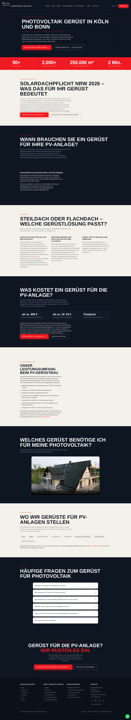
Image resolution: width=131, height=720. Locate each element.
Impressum (47, 690)
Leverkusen (99, 536)
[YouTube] (95, 700)
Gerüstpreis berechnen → (36, 47)
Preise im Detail (58, 336)
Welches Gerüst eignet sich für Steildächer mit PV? (52, 606)
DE (113, 6)
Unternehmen (67, 6)
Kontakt (95, 6)
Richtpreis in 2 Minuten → (34, 115)
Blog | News (56, 6)
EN (116, 6)
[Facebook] (92, 700)
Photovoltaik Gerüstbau (51, 697)
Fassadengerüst (46, 188)
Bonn (31, 536)
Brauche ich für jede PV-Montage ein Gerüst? (50, 585)
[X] (103, 700)
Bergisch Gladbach (83, 536)
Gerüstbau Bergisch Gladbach (75, 690)
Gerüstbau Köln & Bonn (74, 687)
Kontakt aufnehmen (85, 667)
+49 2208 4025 (95, 546)
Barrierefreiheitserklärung (51, 699)
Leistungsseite (46, 416)
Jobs (88, 6)
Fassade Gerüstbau (50, 694)
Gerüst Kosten (58, 333)
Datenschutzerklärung (50, 692)
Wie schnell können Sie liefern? (45, 620)
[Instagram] (99, 700)
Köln (23, 536)
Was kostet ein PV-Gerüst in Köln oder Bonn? (50, 592)
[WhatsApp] (127, 716)
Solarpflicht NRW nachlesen (65, 115)
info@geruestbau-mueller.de (99, 694)
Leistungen (80, 6)
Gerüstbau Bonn (72, 694)
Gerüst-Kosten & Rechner (74, 697)
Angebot (123, 6)
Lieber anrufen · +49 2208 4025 (68, 47)
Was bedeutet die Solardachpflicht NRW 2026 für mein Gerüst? (56, 599)
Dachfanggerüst (24, 186)
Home (47, 6)
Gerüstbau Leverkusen (74, 692)
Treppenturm (33, 256)
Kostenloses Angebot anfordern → (53, 667)
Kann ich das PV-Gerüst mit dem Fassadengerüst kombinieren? (56, 613)
